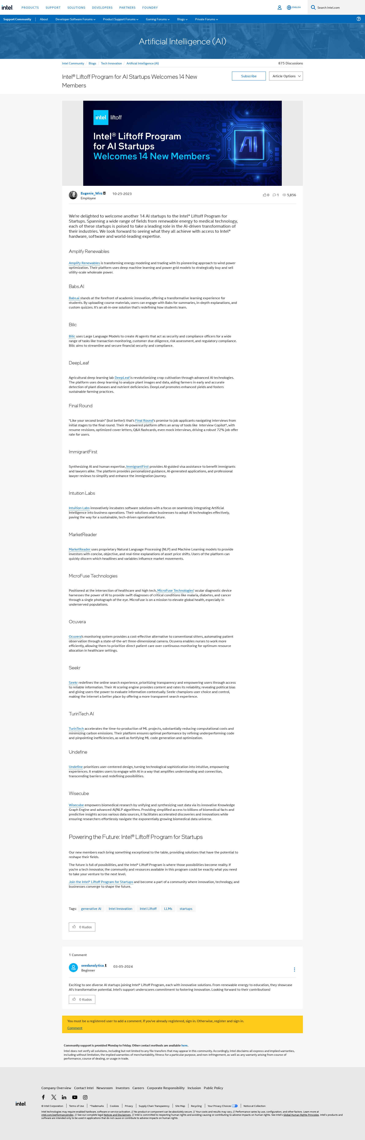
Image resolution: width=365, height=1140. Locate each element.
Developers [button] (102, 7)
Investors (122, 1087)
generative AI (91, 908)
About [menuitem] (44, 19)
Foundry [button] (150, 7)
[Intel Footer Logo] (21, 1103)
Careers (138, 1087)
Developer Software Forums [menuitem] (74, 19)
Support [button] (53, 7)
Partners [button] (127, 7)
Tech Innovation (111, 63)
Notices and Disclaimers (117, 1115)
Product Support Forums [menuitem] (119, 19)
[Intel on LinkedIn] (64, 1097)
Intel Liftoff (148, 908)
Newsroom (105, 1087)
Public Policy (213, 1087)
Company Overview (56, 1087)
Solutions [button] (76, 7)
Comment (74, 1027)
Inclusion (194, 1087)
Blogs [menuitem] (181, 19)
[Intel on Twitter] (53, 1097)
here (184, 1045)
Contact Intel (84, 1087)
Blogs (92, 63)
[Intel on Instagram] (85, 1097)
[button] (74, 927)
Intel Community (73, 63)
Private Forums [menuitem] (205, 19)
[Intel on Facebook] (43, 1097)
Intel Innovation (120, 908)
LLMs (168, 908)
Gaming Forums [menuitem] (156, 19)
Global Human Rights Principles (301, 1115)
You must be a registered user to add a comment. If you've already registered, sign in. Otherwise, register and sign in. (155, 1021)
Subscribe (249, 75)
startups (186, 908)
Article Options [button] (284, 75)
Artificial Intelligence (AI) (143, 63)
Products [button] (30, 7)
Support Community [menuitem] (17, 19)
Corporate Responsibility (166, 1087)
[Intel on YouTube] (74, 1097)
